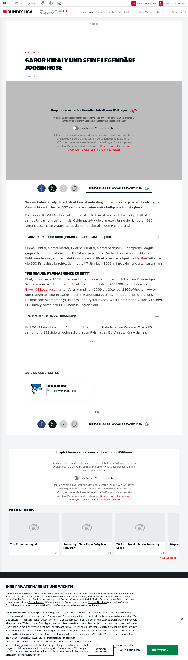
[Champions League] (51, 3)
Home (83, 12)
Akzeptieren (160, 650)
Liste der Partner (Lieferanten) (23, 655)
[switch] (76, 128)
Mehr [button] (174, 12)
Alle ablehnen (130, 650)
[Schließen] (182, 619)
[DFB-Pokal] (43, 3)
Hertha (140, 258)
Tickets (157, 12)
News (91, 12)
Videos (148, 12)
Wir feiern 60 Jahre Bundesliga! (53, 316)
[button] (182, 12)
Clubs (119, 12)
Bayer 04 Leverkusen (41, 290)
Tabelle (111, 12)
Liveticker (129, 12)
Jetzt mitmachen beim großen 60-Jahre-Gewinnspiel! (69, 237)
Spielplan (100, 12)
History (139, 12)
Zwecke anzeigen (101, 650)
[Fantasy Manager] (161, 3)
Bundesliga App (146, 3)
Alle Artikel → (169, 557)
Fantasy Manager (175, 3)
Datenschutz (54, 638)
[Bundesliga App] (133, 3)
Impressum (68, 638)
